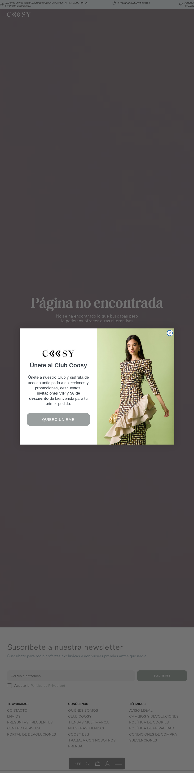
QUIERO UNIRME (58, 420)
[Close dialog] (169, 333)
